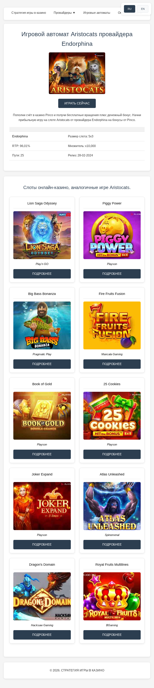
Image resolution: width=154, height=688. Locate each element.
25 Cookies (111, 384)
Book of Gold (42, 384)
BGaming (112, 625)
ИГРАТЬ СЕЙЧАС (77, 103)
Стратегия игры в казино (28, 12)
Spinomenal (112, 534)
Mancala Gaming (111, 354)
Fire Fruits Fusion (112, 294)
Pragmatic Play (42, 354)
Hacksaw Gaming (42, 625)
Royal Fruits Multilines (111, 564)
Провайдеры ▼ (64, 12)
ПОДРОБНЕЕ (42, 273)
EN (143, 8)
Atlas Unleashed (112, 474)
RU (129, 8)
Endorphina (20, 136)
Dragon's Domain (42, 564)
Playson (112, 264)
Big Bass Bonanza (42, 294)
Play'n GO (42, 264)
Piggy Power (112, 203)
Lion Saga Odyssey (42, 203)
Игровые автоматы (96, 12)
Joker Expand (42, 474)
